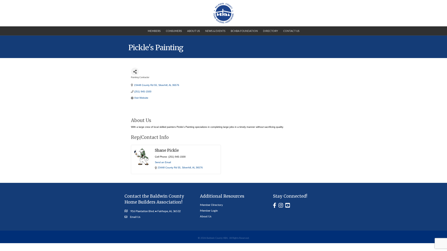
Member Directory (211, 204)
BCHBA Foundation (244, 30)
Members (154, 30)
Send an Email (163, 162)
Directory (270, 30)
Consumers (174, 30)
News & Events (215, 30)
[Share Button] (135, 71)
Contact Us (291, 30)
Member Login (209, 210)
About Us (193, 30)
